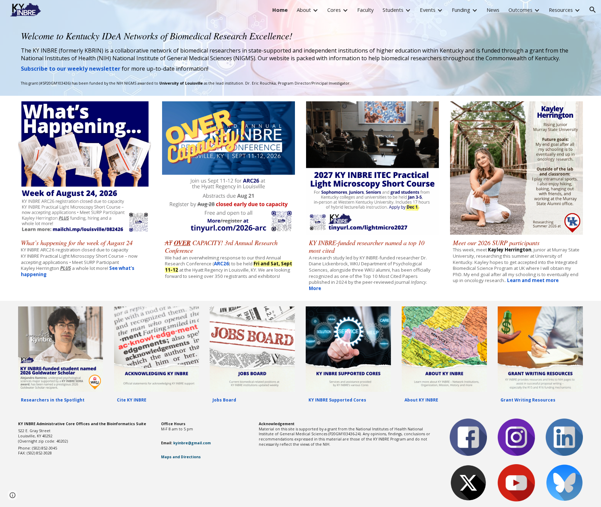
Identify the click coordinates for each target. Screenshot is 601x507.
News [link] (493, 9)
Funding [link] (461, 9)
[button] (592, 9)
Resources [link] (561, 9)
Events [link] (427, 9)
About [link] (304, 9)
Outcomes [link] (520, 9)
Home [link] (280, 9)
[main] (300, 51)
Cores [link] (334, 9)
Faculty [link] (365, 9)
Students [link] (393, 9)
